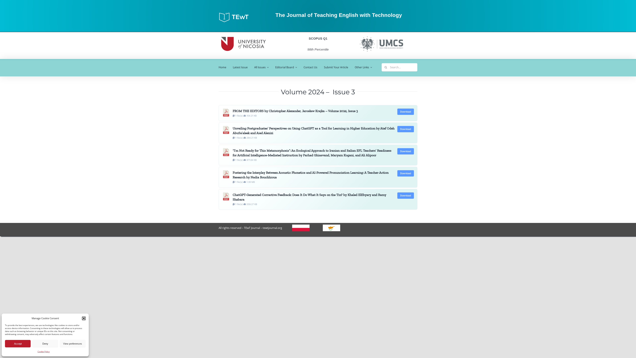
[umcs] (381, 35)
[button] (83, 318)
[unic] (243, 33)
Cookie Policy (44, 351)
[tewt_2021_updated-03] (235, 13)
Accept (18, 343)
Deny (45, 343)
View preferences (72, 343)
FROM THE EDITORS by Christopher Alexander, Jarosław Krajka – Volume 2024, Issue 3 (295, 111)
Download (405, 111)
